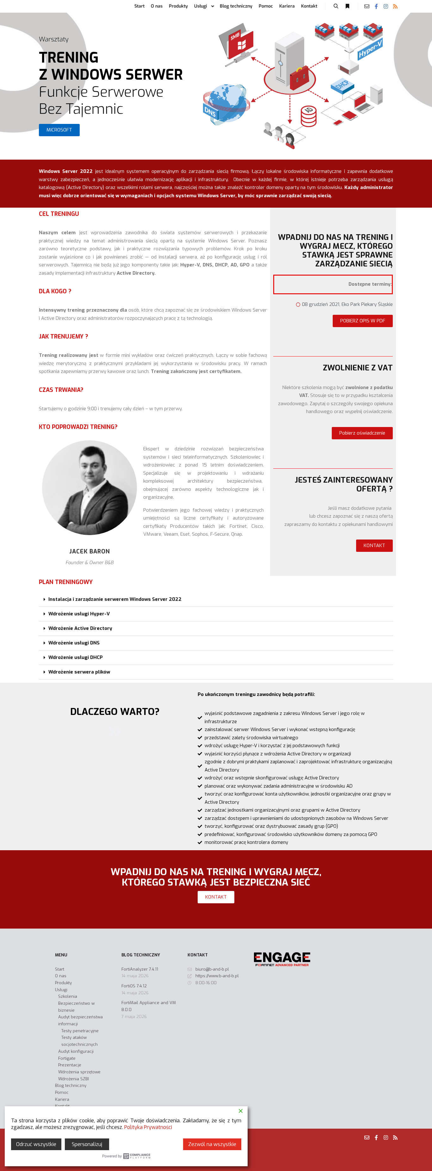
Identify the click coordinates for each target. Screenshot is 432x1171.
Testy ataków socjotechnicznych (79, 1041)
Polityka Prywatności (148, 1127)
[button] (59, 130)
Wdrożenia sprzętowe (79, 1072)
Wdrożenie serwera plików (79, 672)
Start (59, 969)
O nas (60, 976)
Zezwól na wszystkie (212, 1144)
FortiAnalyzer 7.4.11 (139, 969)
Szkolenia (67, 996)
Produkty (63, 982)
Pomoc (62, 1092)
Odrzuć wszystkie (36, 1144)
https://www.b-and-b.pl (217, 976)
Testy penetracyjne (80, 1031)
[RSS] (395, 6)
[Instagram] (386, 6)
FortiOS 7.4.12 (134, 986)
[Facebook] (376, 6)
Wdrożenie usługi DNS (74, 643)
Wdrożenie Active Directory (80, 628)
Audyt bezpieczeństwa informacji (80, 1020)
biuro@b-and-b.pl (212, 969)
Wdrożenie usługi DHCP (75, 657)
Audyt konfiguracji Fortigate (76, 1055)
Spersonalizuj (87, 1144)
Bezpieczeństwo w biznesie (76, 1007)
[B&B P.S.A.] (45, 6)
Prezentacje (69, 1065)
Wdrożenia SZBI (73, 1079)
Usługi (61, 989)
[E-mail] (367, 6)
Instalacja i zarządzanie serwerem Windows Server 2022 (115, 599)
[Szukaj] (336, 6)
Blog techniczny (70, 1085)
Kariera (62, 1099)
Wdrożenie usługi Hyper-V (79, 614)
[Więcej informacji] (347, 6)
